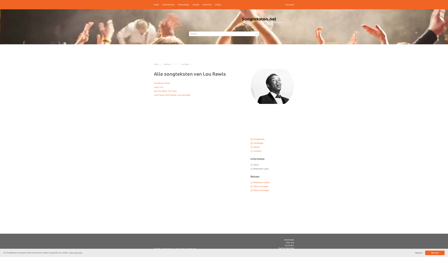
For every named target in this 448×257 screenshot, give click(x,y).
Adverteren (289, 240)
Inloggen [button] (289, 5)
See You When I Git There (165, 91)
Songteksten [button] (168, 5)
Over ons (290, 242)
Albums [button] (195, 5)
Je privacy (289, 245)
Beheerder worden (261, 182)
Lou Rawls (185, 64)
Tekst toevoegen (260, 186)
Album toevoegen (261, 190)
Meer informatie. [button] (76, 253)
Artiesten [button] (207, 5)
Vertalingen (258, 143)
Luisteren (257, 151)
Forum (218, 5)
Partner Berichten (286, 248)
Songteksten (258, 139)
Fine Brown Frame (162, 83)
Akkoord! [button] (435, 253)
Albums (256, 147)
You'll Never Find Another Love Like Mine (172, 95)
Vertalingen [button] (183, 5)
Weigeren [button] (419, 253)
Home (156, 5)
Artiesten (167, 64)
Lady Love (158, 87)
